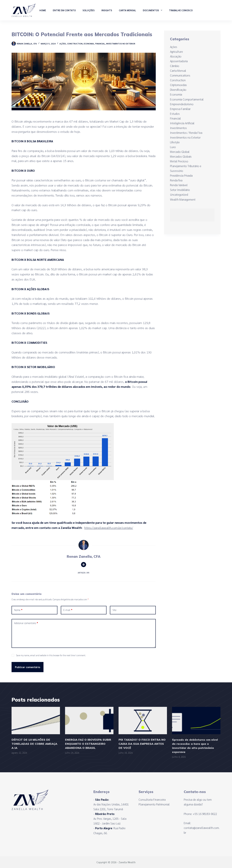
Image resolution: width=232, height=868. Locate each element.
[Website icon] (83, 564)
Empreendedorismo (181, 104)
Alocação (175, 56)
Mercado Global (180, 152)
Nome (18, 609)
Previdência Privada (181, 175)
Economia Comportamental (187, 99)
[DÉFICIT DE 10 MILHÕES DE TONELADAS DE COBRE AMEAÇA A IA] (36, 720)
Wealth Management (182, 199)
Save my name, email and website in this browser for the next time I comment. (51, 655)
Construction (75, 43)
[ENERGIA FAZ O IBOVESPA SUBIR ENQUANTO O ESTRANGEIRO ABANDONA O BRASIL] (89, 720)
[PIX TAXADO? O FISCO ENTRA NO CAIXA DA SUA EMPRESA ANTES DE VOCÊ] (143, 720)
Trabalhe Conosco (181, 10)
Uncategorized (179, 194)
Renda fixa (176, 180)
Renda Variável (179, 185)
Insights (106, 10)
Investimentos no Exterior (120, 43)
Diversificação (178, 89)
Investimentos (178, 128)
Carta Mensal (127, 10)
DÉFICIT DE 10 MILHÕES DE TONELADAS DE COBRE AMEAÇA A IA (34, 744)
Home (42, 10)
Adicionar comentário (26, 623)
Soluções (89, 10)
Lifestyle (175, 142)
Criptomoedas (178, 85)
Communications (180, 75)
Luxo (173, 147)
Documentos (151, 10)
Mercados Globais (181, 156)
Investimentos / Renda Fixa (186, 132)
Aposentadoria (179, 61)
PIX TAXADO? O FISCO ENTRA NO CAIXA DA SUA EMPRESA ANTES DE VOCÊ (142, 744)
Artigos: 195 (83, 572)
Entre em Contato (64, 10)
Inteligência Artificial (182, 123)
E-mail (67, 609)
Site (114, 609)
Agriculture (176, 51)
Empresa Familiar (180, 109)
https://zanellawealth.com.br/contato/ (108, 528)
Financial (100, 43)
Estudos (175, 113)
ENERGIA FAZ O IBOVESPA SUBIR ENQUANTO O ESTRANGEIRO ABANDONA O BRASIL (88, 744)
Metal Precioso (179, 161)
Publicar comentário (27, 667)
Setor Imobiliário (180, 190)
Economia (89, 43)
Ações (62, 43)
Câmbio (174, 66)
